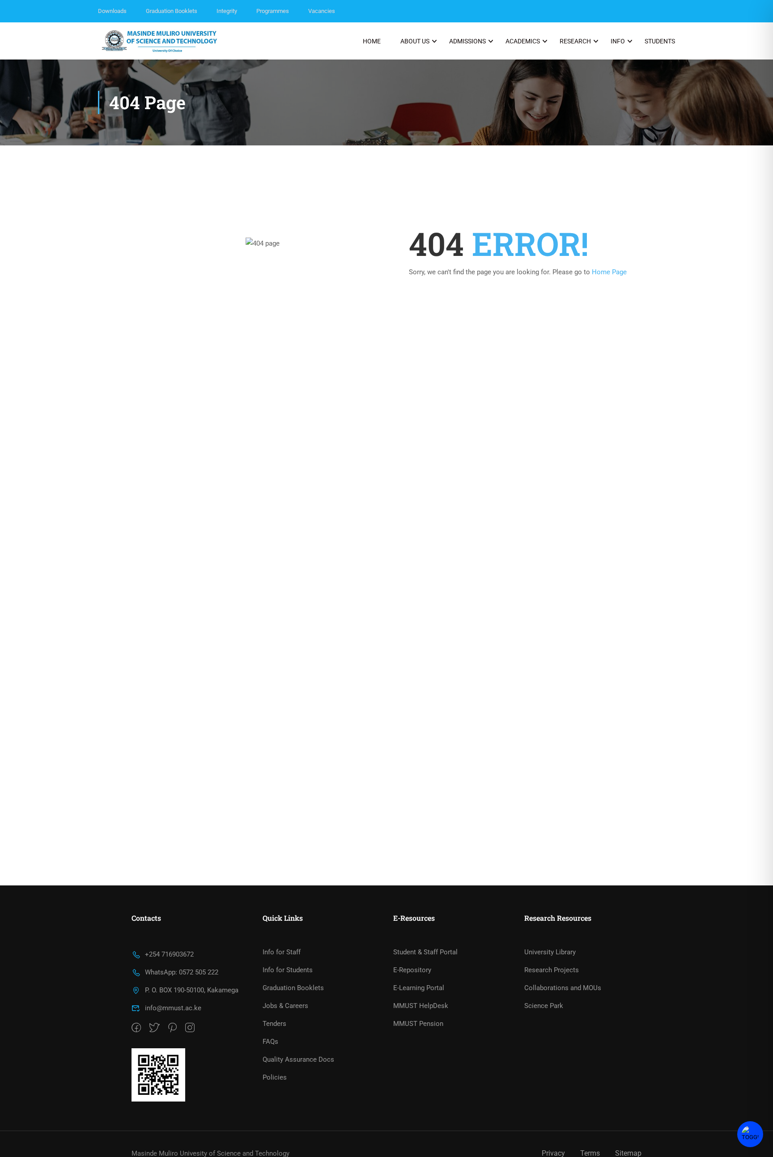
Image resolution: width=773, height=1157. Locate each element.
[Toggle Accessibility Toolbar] (750, 1134)
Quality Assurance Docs (298, 1059)
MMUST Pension (418, 1024)
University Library (550, 952)
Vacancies (321, 11)
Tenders (274, 1024)
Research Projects (551, 970)
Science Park (543, 1006)
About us (414, 41)
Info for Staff (282, 952)
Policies (275, 1077)
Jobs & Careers (285, 1006)
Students (660, 41)
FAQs (270, 1042)
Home (372, 41)
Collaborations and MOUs (562, 988)
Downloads (112, 11)
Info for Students (288, 970)
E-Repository (412, 970)
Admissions (467, 41)
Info (618, 41)
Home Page (609, 272)
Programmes (272, 11)
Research (575, 41)
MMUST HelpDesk (420, 1006)
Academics (522, 41)
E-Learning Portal (418, 988)
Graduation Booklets (171, 11)
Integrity (227, 11)
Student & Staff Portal (425, 952)
